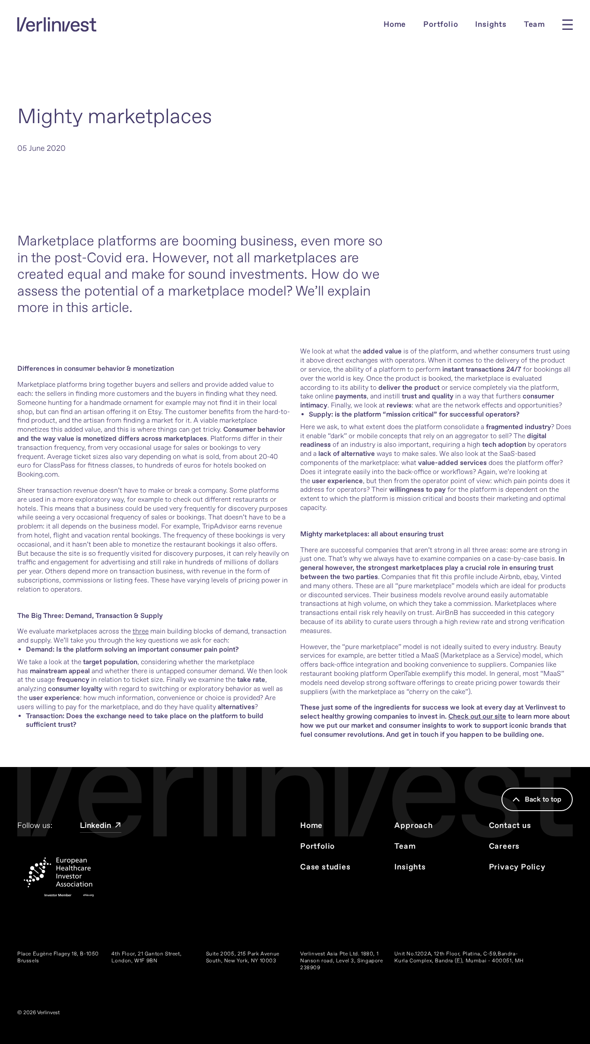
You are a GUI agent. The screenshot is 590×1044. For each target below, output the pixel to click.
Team (534, 25)
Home (395, 25)
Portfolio (440, 25)
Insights (490, 25)
